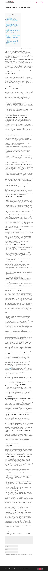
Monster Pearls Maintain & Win (11, 27)
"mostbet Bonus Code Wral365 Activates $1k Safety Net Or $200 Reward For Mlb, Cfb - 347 (19, 8)
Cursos (23, 1)
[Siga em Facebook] (38, 569)
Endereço (33, 1)
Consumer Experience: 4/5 (11, 26)
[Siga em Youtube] (42, 569)
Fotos (30, 1)
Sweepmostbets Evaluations (11, 19)
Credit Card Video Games (10, 23)
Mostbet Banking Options (10, 18)
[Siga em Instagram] (40, 569)
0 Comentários (7, 10)
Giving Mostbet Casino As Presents (12, 29)
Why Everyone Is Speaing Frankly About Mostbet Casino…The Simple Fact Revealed (13, 41)
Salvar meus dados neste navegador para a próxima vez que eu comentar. (19, 554)
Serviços (26, 1)
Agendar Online (39, 1)
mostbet (10, 368)
